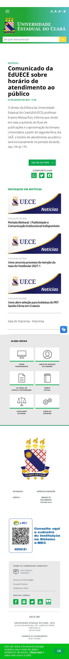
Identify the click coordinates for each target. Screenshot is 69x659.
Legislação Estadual (22, 412)
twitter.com (32, 601)
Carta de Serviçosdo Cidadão (47, 365)
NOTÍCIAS (13, 63)
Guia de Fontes (20, 584)
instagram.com (24, 601)
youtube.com (40, 601)
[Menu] (7, 11)
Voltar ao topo (40, 162)
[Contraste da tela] (64, 11)
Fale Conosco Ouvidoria (26, 571)
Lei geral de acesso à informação (22, 389)
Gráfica (16, 497)
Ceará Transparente (21, 365)
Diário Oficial (47, 389)
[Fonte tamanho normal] (51, 11)
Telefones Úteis (20, 588)
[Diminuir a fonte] (56, 11)
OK (59, 651)
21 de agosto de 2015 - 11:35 (22, 99)
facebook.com (16, 601)
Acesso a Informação (23, 579)
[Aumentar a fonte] (60, 11)
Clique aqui (36, 652)
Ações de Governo (47, 412)
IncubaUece (18, 491)
